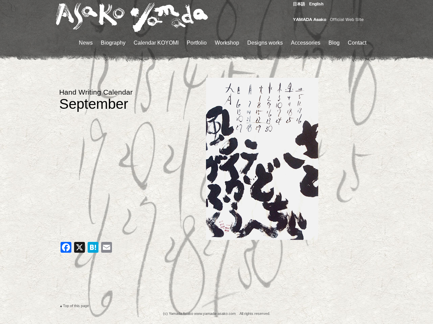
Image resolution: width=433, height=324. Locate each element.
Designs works (265, 43)
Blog (334, 43)
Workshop (227, 43)
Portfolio (197, 43)
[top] (132, 31)
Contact (357, 43)
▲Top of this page (74, 306)
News (86, 43)
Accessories (305, 43)
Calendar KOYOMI (156, 43)
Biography (113, 43)
